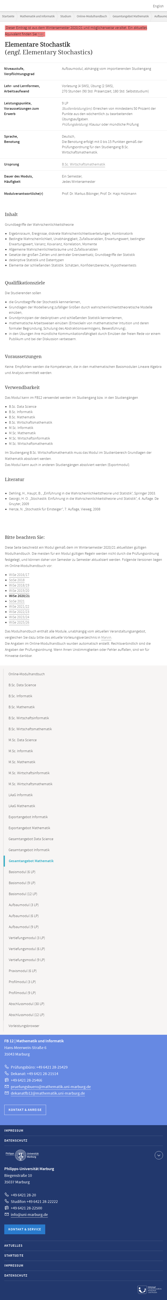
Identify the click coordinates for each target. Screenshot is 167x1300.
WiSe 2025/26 (19, 622)
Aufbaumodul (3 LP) (24, 905)
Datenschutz (15, 1141)
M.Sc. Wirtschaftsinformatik (29, 773)
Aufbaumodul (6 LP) (24, 916)
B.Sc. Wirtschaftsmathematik (83, 164)
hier (40, 34)
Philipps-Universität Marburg (22, 1155)
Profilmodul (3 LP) (22, 982)
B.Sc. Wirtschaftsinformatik (29, 718)
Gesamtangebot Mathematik (131, 16)
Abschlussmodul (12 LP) (26, 1015)
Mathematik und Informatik (37, 16)
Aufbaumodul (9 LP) (24, 927)
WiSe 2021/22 (19, 606)
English (158, 6)
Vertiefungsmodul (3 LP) (27, 938)
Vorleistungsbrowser (24, 1026)
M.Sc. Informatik (21, 751)
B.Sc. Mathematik (22, 707)
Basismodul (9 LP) (22, 883)
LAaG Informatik (21, 795)
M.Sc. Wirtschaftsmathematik (30, 784)
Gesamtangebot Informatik (29, 850)
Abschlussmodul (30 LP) (26, 1004)
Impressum (13, 1131)
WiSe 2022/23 (19, 611)
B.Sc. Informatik (20, 696)
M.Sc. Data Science (23, 740)
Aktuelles (13, 1246)
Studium (65, 16)
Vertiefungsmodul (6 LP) (27, 949)
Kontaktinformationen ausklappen (159, 1155)
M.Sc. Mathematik (22, 762)
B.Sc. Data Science (22, 685)
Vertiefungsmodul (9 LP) (27, 960)
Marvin (106, 637)
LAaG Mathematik (22, 806)
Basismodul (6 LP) (22, 872)
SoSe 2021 (17, 601)
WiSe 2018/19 (19, 585)
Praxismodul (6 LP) (23, 971)
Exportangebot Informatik (28, 817)
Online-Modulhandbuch (92, 16)
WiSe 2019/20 (19, 590)
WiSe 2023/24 (19, 617)
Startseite (8, 16)
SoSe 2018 (17, 580)
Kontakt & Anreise (25, 1110)
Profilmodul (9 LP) (22, 993)
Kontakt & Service (24, 1229)
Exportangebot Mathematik (29, 828)
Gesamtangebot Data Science (31, 839)
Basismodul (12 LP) (23, 894)
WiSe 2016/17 (19, 574)
